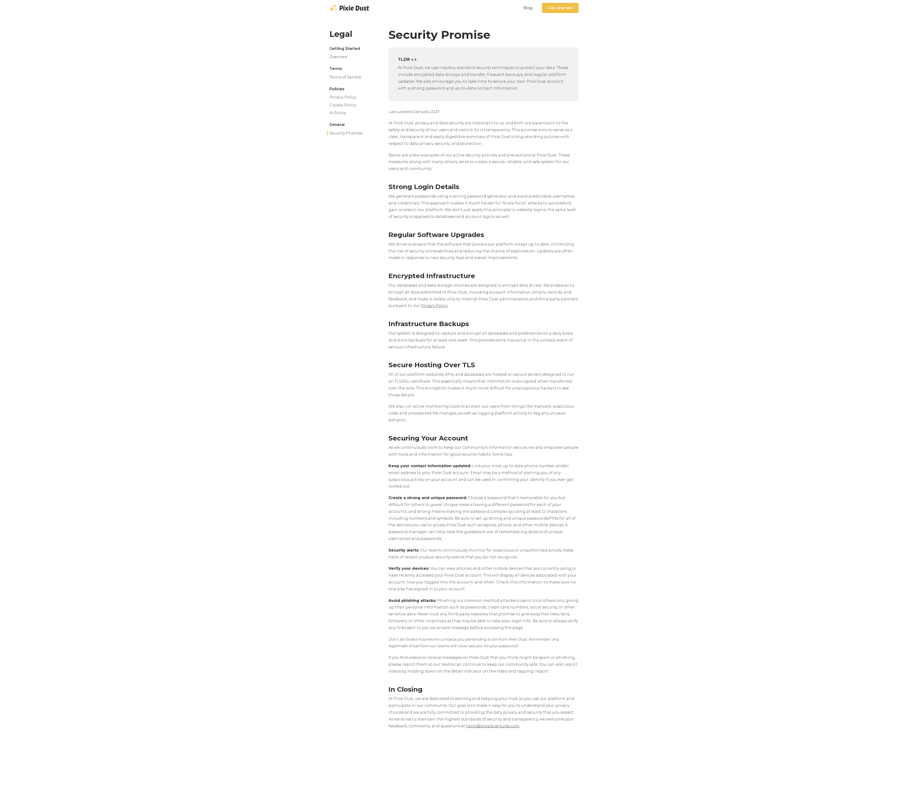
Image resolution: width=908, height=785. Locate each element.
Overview (338, 57)
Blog (528, 8)
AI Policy (337, 113)
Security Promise (345, 133)
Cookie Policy (342, 105)
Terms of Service (345, 77)
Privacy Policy (342, 97)
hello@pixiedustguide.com (492, 726)
